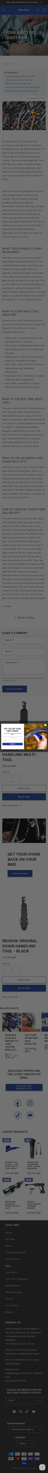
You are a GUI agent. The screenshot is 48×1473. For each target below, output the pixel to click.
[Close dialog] (45, 725)
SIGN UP (12, 744)
